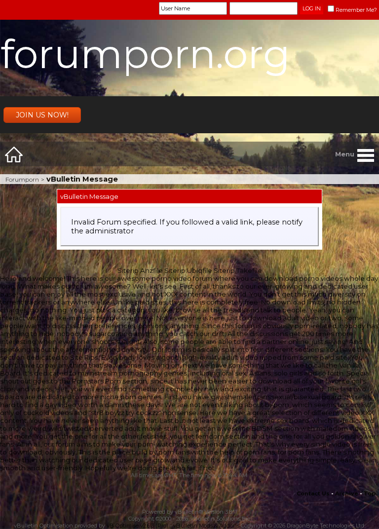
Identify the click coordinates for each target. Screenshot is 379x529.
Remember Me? (356, 9)
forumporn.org (145, 54)
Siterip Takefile (238, 270)
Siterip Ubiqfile (188, 270)
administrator (109, 231)
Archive (346, 493)
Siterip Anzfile (140, 270)
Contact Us (313, 493)
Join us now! (42, 115)
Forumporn (22, 179)
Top (370, 493)
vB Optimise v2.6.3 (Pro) (137, 525)
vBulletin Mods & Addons (206, 525)
